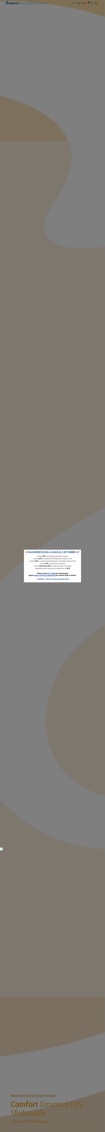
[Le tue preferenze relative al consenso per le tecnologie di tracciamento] (1, 849)
